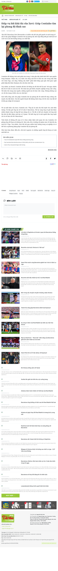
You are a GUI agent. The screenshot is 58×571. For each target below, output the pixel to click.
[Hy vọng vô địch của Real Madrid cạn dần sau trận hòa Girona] (10, 328)
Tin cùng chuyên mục (11, 229)
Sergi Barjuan (12, 190)
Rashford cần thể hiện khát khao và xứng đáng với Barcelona (36, 426)
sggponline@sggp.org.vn (8, 528)
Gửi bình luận (49, 216)
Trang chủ (2, 15)
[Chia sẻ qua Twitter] (55, 158)
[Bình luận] (7, 158)
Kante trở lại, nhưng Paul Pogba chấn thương (14, 145)
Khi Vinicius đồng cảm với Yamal (30, 368)
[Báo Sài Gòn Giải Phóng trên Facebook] (27, 1)
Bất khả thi (40, 190)
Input (19, 190)
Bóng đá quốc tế (19, 15)
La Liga (25, 19)
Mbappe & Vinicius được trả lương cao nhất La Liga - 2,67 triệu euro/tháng (38, 450)
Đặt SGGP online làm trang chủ (49, 543)
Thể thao (4, 19)
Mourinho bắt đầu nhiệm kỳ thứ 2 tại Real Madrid (35, 277)
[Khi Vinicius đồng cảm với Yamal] (10, 368)
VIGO (23, 190)
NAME (27, 190)
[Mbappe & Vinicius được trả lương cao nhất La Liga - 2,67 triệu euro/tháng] (10, 449)
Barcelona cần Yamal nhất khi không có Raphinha (35, 439)
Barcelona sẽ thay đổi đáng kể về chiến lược (34, 474)
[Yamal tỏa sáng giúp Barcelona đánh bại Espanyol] (10, 313)
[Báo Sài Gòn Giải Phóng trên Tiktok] (32, 1)
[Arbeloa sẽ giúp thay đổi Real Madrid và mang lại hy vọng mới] (10, 412)
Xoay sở (53, 190)
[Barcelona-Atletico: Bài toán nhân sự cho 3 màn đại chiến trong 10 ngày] (10, 461)
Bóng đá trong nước (9, 15)
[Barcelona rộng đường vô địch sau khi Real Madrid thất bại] (10, 402)
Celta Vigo (47, 190)
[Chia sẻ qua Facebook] (50, 158)
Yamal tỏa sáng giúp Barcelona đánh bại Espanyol (36, 307)
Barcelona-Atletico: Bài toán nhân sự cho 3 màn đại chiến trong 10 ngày (38, 462)
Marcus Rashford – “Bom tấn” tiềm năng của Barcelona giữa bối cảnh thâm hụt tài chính (37, 338)
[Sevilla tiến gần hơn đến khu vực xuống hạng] (10, 379)
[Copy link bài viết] (16, 158)
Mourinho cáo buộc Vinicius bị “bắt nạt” (33, 247)
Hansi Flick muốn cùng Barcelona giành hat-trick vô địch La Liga (38, 263)
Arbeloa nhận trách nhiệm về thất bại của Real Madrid (37, 391)
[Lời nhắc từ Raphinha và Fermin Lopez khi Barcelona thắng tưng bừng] (10, 237)
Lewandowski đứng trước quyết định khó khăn (35, 486)
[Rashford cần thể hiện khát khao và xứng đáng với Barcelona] (10, 426)
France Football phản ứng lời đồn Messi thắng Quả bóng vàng (18, 139)
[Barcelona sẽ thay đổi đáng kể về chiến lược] (10, 474)
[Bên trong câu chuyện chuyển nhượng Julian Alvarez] (10, 298)
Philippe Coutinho (13, 193)
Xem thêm (9, 495)
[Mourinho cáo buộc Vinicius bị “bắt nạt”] (10, 253)
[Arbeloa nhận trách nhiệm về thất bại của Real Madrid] (10, 391)
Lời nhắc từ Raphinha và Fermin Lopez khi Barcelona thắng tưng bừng (38, 233)
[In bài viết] (20, 158)
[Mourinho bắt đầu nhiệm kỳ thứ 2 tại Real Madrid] (10, 283)
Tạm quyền (33, 190)
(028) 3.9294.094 (6, 526)
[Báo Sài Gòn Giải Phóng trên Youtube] (30, 1)
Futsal (25, 15)
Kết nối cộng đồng (33, 15)
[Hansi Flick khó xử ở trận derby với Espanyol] (10, 358)
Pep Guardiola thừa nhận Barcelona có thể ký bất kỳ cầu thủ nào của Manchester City (24, 142)
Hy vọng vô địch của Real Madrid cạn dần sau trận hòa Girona (37, 323)
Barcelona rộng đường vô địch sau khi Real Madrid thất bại (38, 402)
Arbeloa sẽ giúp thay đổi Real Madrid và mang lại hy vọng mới (38, 413)
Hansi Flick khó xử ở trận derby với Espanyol (34, 353)
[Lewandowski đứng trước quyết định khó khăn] (10, 486)
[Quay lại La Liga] (3, 158)
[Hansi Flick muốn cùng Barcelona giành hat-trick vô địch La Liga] (10, 268)
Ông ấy (21, 193)
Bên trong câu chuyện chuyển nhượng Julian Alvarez (36, 292)
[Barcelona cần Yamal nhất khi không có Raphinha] (10, 439)
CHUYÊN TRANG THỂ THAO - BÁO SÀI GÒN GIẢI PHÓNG (7, 8)
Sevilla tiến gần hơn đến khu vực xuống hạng (34, 379)
